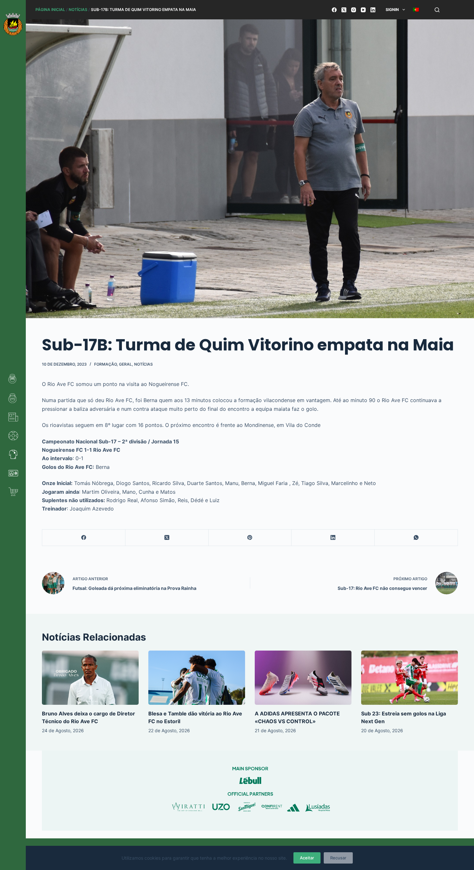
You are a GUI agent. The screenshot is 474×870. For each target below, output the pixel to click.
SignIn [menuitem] (392, 9)
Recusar (338, 857)
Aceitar (307, 857)
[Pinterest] (250, 538)
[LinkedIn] (372, 9)
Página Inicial (50, 9)
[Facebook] (334, 9)
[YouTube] (363, 9)
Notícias (78, 9)
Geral (125, 364)
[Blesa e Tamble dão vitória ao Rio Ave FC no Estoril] (196, 678)
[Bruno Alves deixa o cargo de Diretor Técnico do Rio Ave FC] (90, 678)
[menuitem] (416, 9)
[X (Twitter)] (343, 9)
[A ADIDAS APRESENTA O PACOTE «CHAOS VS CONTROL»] (303, 678)
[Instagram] (353, 9)
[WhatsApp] (416, 538)
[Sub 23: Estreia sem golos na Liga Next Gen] (409, 678)
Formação (105, 364)
